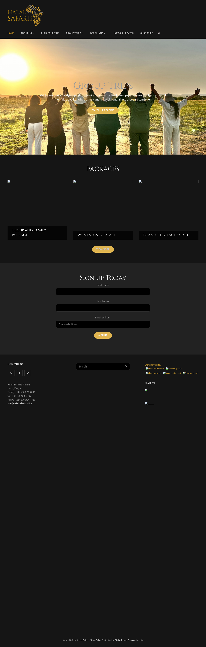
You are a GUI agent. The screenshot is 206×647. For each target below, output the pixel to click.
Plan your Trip (50, 33)
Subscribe (146, 33)
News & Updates (124, 33)
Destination (97, 33)
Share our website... (153, 365)
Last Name (103, 301)
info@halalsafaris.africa (20, 403)
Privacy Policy (95, 640)
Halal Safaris (83, 640)
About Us (26, 33)
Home (11, 33)
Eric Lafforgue (121, 640)
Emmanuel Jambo (136, 640)
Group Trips (73, 33)
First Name (103, 285)
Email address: (103, 317)
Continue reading (105, 111)
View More (103, 249)
